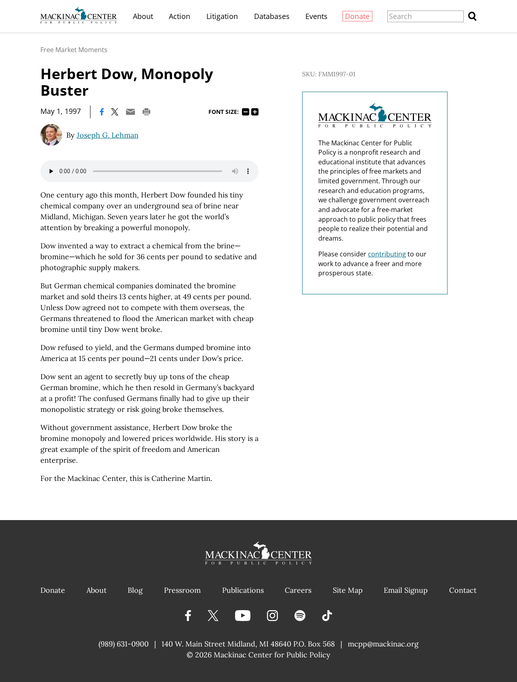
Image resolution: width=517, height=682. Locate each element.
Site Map (348, 590)
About (143, 16)
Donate (357, 16)
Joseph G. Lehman (108, 135)
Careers (298, 590)
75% (245, 111)
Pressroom (182, 590)
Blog (135, 590)
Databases (272, 16)
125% (254, 111)
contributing (387, 254)
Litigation (222, 16)
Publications (243, 590)
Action (179, 16)
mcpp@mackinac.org (383, 643)
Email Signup (406, 590)
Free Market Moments (73, 49)
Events (316, 16)
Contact (463, 590)
